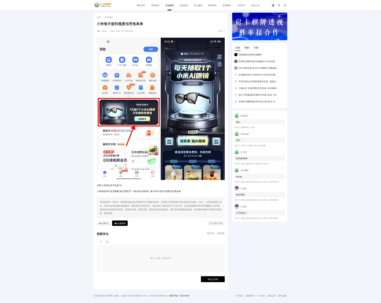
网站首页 (141, 5)
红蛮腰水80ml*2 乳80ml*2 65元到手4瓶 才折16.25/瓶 (257, 74)
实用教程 (226, 5)
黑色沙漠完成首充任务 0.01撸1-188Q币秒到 (259, 181)
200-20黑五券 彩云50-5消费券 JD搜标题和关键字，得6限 (257, 67)
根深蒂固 (240, 194)
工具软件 (241, 5)
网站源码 (212, 5)
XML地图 (282, 295)
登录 (158, 258)
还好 (238, 140)
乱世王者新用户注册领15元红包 (254, 163)
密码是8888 (241, 158)
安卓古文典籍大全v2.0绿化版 (253, 145)
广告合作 (261, 295)
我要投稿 (250, 295)
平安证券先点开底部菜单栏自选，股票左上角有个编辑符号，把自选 (257, 81)
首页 (99, 17)
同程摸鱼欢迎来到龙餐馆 (248, 54)
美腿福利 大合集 (248, 127)
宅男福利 (155, 5)
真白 (238, 121)
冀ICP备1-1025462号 (180, 295)
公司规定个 (241, 212)
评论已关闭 (213, 279)
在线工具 (255, 5)
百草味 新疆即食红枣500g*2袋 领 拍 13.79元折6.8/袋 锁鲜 (257, 101)
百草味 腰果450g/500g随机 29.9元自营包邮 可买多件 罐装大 (257, 61)
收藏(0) (105, 223)
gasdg (239, 176)
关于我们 (240, 295)
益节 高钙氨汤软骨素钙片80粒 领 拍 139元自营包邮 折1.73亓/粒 (257, 94)
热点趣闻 (198, 5)
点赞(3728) (217, 223)
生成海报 (121, 223)
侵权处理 (271, 295)
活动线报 (169, 5)
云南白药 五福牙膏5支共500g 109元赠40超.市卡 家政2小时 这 (257, 88)
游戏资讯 (184, 5)
